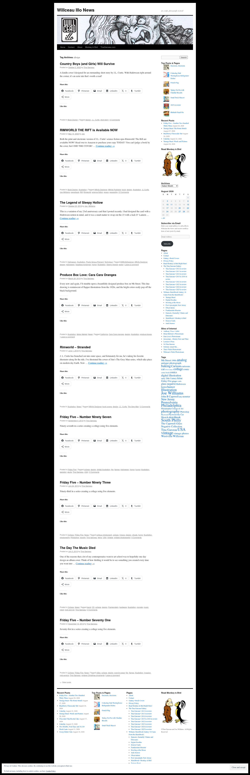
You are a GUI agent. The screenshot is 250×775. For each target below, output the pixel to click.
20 (180, 208)
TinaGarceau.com (108, 47)
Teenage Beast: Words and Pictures (175, 141)
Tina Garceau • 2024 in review (176, 287)
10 (167, 204)
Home (62, 47)
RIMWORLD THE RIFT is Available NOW (89, 130)
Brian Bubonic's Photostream (173, 334)
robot (62, 610)
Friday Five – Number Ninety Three (85, 482)
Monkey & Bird (91, 47)
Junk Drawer (170, 323)
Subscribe (167, 244)
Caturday (166, 139)
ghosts (134, 535)
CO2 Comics (169, 370)
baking (166, 365)
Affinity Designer (100, 189)
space (106, 192)
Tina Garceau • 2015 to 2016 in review (144, 719)
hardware (123, 607)
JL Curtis (145, 189)
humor (137, 469)
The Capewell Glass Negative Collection (171, 425)
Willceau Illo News (75, 10)
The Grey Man (133, 406)
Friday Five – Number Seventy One (85, 620)
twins (100, 537)
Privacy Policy (168, 261)
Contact (71, 47)
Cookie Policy (51, 771)
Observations (170, 307)
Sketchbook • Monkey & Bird (176, 318)
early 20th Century (169, 378)
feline (179, 378)
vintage (110, 537)
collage (87, 469)
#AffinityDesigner (127, 262)
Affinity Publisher (114, 189)
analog (182, 359)
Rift (81, 192)
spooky (83, 537)
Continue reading (105, 145)
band (89, 607)
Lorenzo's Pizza (168, 341)
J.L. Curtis (96, 119)
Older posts (65, 682)
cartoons (185, 366)
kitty (180, 396)
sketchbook (175, 417)
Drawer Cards (170, 321)
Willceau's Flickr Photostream (173, 352)
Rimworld (87, 192)
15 (188, 204)
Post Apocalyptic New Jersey (176, 305)
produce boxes (146, 334)
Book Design (73, 119)
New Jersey (168, 399)
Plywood (164, 414)
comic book (165, 372)
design (88, 119)
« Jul (163, 218)
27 (180, 211)
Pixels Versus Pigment (95, 262)
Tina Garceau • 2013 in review (176, 271)
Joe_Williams (90, 206)
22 (188, 208)
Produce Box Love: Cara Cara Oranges (88, 275)
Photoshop (75, 537)
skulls (69, 472)
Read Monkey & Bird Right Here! (175, 263)
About (79, 47)
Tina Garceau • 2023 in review (176, 284)
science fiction (97, 192)
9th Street (166, 360)
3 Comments (136, 537)
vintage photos (181, 433)
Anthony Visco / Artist (171, 331)
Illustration (83, 189)
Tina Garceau (89, 67)
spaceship (114, 192)
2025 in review (176, 105)
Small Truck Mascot (177, 97)
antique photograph (104, 535)
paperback (75, 192)
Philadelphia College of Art (172, 408)
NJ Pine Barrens (169, 344)
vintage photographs (122, 537)
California (104, 334)
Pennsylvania (169, 402)
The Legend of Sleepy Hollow (81, 202)
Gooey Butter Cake (65, 732)
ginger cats (176, 381)
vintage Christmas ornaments (92, 675)
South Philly (171, 420)
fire (112, 469)
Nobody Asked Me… (171, 347)
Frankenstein (113, 607)
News (90, 334)
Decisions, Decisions (178, 66)
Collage (71, 535)
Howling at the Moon (173, 302)
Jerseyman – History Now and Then (175, 339)
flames (117, 469)
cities (98, 672)
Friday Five (72, 469)
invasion (147, 672)
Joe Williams (65, 192)
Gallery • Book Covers (171, 258)
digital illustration (103, 469)
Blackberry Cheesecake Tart (172, 133)
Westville (166, 436)
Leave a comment (132, 264)
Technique (108, 262)
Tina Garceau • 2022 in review (176, 281)
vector (121, 264)
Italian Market (82, 334)
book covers (107, 406)
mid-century (64, 675)
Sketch (164, 417)
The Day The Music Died (77, 547)
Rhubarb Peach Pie (177, 112)
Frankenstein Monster (173, 310)
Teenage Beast (170, 297)
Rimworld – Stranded (75, 347)
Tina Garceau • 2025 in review (176, 289)
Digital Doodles (171, 300)
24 (167, 211)
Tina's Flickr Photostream (172, 349)
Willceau (178, 436)
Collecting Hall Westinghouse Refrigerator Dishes (180, 75)
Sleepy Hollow (112, 264)
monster (140, 607)
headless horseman (83, 264)
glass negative (168, 383)
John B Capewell (170, 396)
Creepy (122, 535)
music (146, 607)
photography (65, 537)
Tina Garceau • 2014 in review (176, 274)
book (124, 189)
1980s (174, 360)
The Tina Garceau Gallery (172, 266)
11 (172, 204)
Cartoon (176, 366)
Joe (83, 133)
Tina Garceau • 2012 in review (176, 268)
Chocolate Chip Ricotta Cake (69, 719)
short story (104, 119)
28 (184, 211)
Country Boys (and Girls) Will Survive (87, 63)
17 (167, 208)
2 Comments (115, 119)
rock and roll (70, 610)
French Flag (175, 82)
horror (94, 264)
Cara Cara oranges (116, 334)
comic (186, 369)
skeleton (63, 472)
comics (173, 372)
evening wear (119, 672)
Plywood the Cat (176, 414)
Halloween (72, 262)
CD (93, 607)
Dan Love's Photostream (171, 336)
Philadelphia (171, 405)
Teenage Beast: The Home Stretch (174, 128)
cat (163, 369)
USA (86, 472)
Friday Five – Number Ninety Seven (85, 417)
